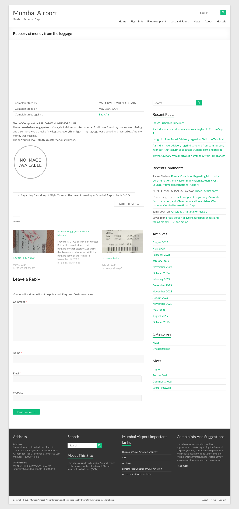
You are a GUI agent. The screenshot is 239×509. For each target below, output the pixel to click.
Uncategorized (161, 348)
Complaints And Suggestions (200, 436)
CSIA (125, 457)
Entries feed (160, 375)
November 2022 (162, 303)
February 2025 (161, 254)
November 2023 (162, 291)
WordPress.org (162, 387)
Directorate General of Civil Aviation (142, 468)
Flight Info (137, 21)
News (197, 21)
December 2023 (162, 285)
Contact (222, 499)
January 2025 (161, 260)
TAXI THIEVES (129, 204)
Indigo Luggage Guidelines (168, 122)
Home (122, 21)
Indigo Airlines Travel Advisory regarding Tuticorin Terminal (188, 139)
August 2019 (160, 315)
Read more (182, 465)
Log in (156, 369)
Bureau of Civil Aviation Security (139, 451)
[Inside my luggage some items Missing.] (79, 247)
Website (18, 392)
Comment (20, 301)
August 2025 (160, 242)
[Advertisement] (119, 66)
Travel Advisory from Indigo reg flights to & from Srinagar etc (189, 155)
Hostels (221, 21)
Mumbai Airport (35, 13)
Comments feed (162, 381)
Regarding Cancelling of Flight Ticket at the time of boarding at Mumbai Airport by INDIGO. (73, 195)
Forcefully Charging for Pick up (188, 211)
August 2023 (160, 297)
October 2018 (161, 322)
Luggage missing (110, 258)
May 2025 (159, 248)
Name (17, 352)
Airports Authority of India (136, 474)
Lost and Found (180, 21)
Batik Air (104, 114)
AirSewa (126, 463)
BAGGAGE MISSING (24, 258)
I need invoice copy (206, 190)
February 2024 (161, 279)
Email (17, 373)
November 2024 (162, 266)
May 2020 (159, 309)
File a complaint (156, 21)
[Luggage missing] (122, 241)
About (208, 21)
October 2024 (161, 273)
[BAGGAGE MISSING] (33, 241)
